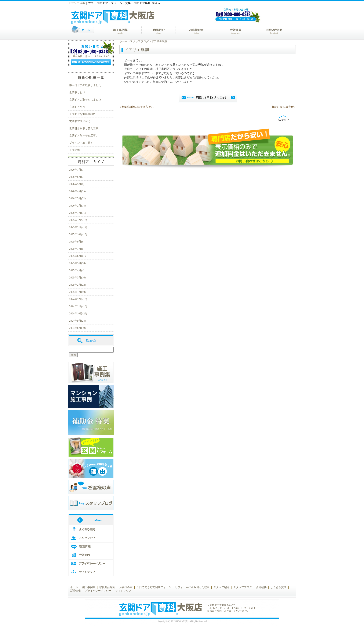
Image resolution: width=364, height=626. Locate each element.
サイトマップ (123, 590)
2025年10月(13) (78, 234)
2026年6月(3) (76, 176)
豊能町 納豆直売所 (283, 106)
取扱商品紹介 (107, 587)
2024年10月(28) (78, 313)
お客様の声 (126, 587)
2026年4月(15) (77, 191)
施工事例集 (88, 587)
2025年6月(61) (77, 256)
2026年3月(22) (77, 198)
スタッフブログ (139, 41)
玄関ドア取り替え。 (81, 121)
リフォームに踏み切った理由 (192, 587)
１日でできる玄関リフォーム (153, 587)
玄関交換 (74, 150)
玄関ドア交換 (77, 106)
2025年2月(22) (77, 284)
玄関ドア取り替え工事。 (83, 135)
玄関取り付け (77, 92)
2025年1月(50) (77, 292)
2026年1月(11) (77, 212)
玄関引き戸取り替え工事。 (85, 128)
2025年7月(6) (76, 248)
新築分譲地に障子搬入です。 (139, 106)
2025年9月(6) (76, 241)
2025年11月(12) (78, 227)
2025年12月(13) (78, 220)
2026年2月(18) (77, 205)
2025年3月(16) (77, 277)
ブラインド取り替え (81, 142)
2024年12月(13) (78, 299)
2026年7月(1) (76, 169)
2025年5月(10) (77, 263)
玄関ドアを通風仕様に (82, 114)
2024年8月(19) (77, 328)
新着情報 (75, 590)
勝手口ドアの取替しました (85, 85)
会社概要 (261, 587)
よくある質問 (278, 587)
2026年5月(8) (76, 184)
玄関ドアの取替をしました (85, 99)
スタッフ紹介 (221, 587)
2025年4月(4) (76, 270)
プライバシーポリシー (98, 590)
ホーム (123, 41)
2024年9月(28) (77, 320)
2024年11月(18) (78, 306)
